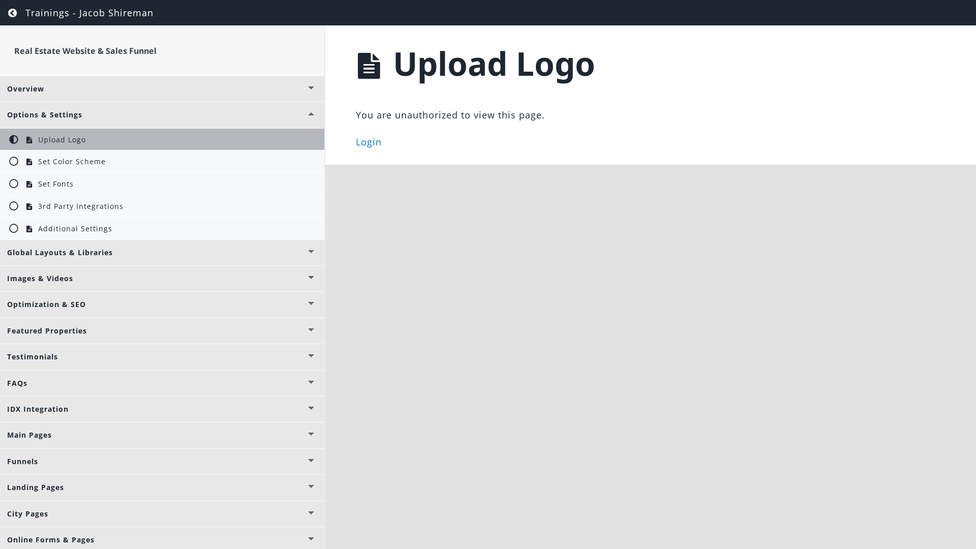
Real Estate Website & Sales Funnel (85, 50)
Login (369, 142)
